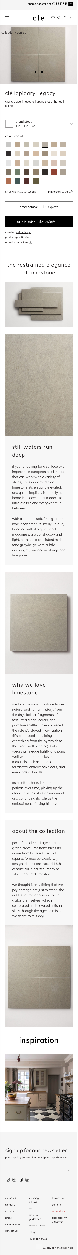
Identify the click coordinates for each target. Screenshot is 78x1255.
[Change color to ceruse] (54, 153)
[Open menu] (7, 18)
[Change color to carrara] (8, 144)
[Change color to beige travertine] (45, 162)
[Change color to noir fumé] (45, 172)
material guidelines (16, 242)
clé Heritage (23, 232)
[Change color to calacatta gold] (26, 144)
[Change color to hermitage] (35, 153)
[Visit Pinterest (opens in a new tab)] (14, 1179)
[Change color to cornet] (45, 144)
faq (30, 1208)
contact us (11, 1230)
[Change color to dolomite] (8, 162)
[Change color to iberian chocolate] (26, 172)
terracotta (58, 1198)
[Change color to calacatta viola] (17, 144)
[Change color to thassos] (35, 162)
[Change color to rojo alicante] (8, 181)
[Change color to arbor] (26, 153)
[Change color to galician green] (35, 181)
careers (9, 1211)
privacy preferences (56, 1157)
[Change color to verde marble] (17, 181)
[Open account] (65, 18)
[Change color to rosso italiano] (26, 181)
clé (48, 1247)
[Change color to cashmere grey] (8, 172)
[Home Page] (39, 18)
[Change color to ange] (54, 144)
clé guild (10, 1204)
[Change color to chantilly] (35, 172)
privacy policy (13, 1157)
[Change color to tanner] (17, 162)
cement (56, 1204)
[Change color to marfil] (63, 153)
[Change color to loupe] (17, 153)
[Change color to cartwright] (8, 153)
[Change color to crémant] (26, 162)
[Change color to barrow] (45, 153)
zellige (32, 1232)
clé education (13, 1224)
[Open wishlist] (53, 18)
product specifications (18, 237)
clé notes (10, 1198)
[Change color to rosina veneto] (54, 162)
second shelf (59, 1211)
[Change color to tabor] (35, 144)
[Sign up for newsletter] (39, 1170)
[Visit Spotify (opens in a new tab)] (27, 1179)
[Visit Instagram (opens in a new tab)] (7, 1179)
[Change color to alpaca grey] (63, 172)
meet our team (37, 1225)
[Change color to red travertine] (54, 172)
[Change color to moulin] (63, 144)
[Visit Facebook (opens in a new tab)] (20, 1179)
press (8, 1217)
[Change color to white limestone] (63, 162)
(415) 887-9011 (38, 1238)
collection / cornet (13, 32)
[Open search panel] (59, 18)
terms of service (32, 1157)
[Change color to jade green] (17, 172)
